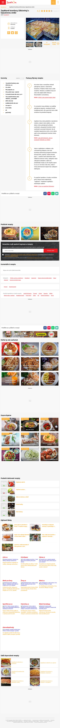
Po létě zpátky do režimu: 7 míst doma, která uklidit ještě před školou (29, 565)
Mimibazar (24, 557)
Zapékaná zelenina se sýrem (48, 662)
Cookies (41, 721)
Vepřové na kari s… (21, 489)
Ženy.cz (23, 580)
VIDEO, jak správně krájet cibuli (46, 97)
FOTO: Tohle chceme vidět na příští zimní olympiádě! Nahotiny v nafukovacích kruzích (11, 612)
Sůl (38, 295)
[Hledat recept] (53, 2)
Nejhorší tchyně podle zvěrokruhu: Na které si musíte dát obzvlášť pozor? (47, 612)
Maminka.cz (25, 604)
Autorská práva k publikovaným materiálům (41, 720)
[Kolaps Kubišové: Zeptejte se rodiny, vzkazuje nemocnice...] (11, 559)
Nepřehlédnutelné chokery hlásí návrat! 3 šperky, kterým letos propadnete (29, 589)
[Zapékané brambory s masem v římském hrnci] (35, 681)
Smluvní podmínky (30, 257)
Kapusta (46, 293)
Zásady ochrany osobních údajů (40, 257)
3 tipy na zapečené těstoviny (46, 186)
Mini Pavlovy (19, 511)
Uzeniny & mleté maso (15, 280)
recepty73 (6, 14)
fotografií (47, 43)
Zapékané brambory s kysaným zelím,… (17, 681)
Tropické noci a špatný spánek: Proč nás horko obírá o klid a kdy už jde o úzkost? (47, 565)
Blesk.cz (42, 580)
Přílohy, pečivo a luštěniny (16, 278)
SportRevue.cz (7, 604)
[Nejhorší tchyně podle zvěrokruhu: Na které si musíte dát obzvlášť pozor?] (48, 607)
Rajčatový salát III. (20, 482)
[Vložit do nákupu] (12, 32)
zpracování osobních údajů (11, 256)
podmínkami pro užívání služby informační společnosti (24, 254)
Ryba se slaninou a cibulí (22, 497)
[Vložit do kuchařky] (8, 32)
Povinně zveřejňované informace (40, 722)
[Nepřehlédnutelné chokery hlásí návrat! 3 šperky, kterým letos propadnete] (30, 583)
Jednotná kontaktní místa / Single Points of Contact (23, 722)
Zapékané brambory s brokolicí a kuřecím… (46, 672)
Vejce (52, 295)
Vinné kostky (19, 504)
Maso (54, 278)
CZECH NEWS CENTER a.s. (18, 720)
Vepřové (6, 280)
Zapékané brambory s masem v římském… (46, 681)
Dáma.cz (42, 557)
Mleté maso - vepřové (9, 295)
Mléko (50, 293)
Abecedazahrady (8, 627)
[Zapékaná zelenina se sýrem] (35, 662)
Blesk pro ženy (7, 580)
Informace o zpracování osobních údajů (31, 721)
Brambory (27, 278)
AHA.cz (5, 557)
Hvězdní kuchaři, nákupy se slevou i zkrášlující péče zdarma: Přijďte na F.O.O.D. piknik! (11, 589)
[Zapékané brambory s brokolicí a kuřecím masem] (35, 672)
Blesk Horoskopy (44, 604)
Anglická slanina (27, 293)
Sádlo (34, 295)
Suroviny (4, 78)
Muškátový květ (20, 295)
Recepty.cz (3, 7)
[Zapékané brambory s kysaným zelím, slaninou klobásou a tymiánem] (6, 681)
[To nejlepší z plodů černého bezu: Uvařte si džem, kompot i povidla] (11, 630)
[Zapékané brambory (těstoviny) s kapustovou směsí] (42, 40)
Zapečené (33, 278)
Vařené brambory (45, 295)
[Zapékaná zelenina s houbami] (6, 662)
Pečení (5, 286)
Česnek (35, 293)
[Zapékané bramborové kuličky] (6, 672)
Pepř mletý (28, 295)
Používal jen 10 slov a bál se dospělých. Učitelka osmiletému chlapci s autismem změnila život (29, 612)
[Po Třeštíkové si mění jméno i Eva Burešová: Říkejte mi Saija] (48, 583)
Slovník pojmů (12, 286)
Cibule (40, 293)
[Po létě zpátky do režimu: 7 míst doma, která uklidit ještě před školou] (30, 560)
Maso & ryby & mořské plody (45, 278)
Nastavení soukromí (48, 721)
